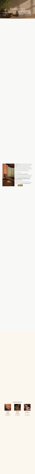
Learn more (20, 185)
